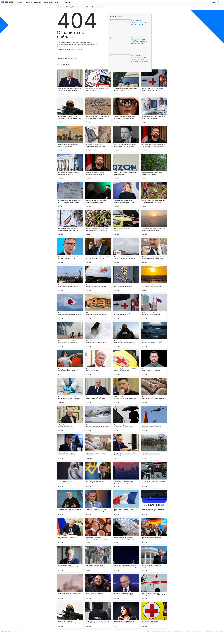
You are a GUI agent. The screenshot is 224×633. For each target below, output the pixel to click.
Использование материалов (198, 631)
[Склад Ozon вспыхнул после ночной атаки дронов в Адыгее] (98, 335)
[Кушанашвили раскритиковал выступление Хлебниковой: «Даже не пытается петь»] (126, 615)
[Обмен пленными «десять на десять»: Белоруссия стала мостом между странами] (154, 419)
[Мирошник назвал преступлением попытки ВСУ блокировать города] (70, 559)
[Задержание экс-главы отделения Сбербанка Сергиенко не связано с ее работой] (98, 615)
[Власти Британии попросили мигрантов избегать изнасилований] (70, 139)
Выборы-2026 (64, 7)
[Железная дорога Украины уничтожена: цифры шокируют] (70, 279)
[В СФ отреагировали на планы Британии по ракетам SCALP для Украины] (98, 419)
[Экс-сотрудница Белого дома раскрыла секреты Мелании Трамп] (126, 111)
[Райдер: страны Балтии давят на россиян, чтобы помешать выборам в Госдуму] (154, 307)
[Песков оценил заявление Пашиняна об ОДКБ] (98, 363)
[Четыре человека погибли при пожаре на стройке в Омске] (154, 335)
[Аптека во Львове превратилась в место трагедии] (98, 82)
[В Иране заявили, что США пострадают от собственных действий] (154, 559)
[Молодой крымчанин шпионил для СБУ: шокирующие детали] (126, 335)
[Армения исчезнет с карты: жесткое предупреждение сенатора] (126, 279)
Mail (3, 631)
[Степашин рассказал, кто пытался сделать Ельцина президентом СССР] (154, 251)
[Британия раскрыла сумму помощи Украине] (98, 475)
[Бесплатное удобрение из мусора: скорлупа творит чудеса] (98, 531)
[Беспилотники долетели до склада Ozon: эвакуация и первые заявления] (70, 111)
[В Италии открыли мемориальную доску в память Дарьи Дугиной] (70, 195)
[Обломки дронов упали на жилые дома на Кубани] (154, 475)
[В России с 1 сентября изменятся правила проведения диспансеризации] (154, 111)
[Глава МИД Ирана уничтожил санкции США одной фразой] (70, 223)
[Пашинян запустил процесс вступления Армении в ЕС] (126, 587)
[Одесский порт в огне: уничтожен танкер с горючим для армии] (70, 587)
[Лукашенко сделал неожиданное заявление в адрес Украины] (70, 82)
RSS (148, 631)
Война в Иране (77, 7)
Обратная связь (211, 631)
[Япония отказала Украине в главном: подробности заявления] (70, 307)
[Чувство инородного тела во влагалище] (98, 447)
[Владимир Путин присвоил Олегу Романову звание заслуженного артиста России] (126, 447)
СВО (86, 7)
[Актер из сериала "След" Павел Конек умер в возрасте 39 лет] (126, 139)
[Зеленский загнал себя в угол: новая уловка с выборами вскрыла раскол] (154, 363)
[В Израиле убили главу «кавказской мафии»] (154, 615)
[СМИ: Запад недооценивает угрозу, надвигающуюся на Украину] (126, 475)
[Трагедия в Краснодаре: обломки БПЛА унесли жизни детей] (126, 82)
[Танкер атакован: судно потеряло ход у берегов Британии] (154, 223)
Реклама (15, 631)
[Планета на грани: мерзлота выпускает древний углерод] (126, 531)
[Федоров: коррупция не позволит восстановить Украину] (70, 503)
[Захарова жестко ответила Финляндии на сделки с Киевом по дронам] (126, 195)
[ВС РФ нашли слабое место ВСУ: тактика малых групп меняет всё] (154, 139)
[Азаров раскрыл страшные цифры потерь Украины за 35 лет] (98, 251)
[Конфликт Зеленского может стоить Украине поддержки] (98, 195)
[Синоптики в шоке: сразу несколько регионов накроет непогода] (98, 559)
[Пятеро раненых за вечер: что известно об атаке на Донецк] (154, 82)
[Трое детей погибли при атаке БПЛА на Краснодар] (126, 307)
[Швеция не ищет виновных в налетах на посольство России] (98, 307)
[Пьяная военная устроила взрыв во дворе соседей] (154, 503)
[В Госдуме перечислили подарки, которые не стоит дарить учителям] (70, 363)
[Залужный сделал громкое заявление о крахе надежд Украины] (70, 447)
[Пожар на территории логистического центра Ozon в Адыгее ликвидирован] (70, 615)
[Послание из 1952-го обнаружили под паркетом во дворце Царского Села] (98, 111)
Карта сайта (219, 631)
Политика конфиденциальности (182, 631)
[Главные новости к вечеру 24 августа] (70, 531)
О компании (8, 631)
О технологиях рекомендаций (164, 631)
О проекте (153, 631)
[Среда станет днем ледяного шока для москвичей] (154, 167)
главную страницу (76, 49)
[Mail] (2, 2)
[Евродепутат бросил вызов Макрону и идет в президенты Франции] (126, 503)
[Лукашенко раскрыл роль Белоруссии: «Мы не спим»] (98, 391)
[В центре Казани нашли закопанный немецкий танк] (98, 139)
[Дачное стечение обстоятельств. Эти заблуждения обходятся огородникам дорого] (154, 195)
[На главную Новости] (8, 2)
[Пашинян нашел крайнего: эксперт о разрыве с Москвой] (126, 251)
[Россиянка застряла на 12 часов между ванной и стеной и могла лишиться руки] (70, 391)
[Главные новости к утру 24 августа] (126, 223)
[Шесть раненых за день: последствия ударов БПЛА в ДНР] (154, 587)
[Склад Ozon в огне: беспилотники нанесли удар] (126, 167)
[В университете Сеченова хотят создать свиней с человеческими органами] (154, 391)
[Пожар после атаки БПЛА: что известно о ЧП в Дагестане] (70, 335)
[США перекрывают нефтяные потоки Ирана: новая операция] (98, 503)
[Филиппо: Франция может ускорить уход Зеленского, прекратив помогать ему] (98, 167)
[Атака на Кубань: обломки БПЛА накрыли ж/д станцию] (126, 363)
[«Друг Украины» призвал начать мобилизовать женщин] (70, 419)
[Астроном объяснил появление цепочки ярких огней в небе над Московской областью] (126, 559)
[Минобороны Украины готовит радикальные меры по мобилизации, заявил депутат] (70, 167)
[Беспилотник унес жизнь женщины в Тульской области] (98, 279)
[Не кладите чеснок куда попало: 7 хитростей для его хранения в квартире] (98, 223)
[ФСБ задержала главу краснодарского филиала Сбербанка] (70, 475)
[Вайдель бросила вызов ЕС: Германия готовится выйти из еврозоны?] (154, 531)
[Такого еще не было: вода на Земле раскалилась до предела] (154, 279)
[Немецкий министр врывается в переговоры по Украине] (70, 251)
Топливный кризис (98, 7)
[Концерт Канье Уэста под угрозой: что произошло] (98, 587)
